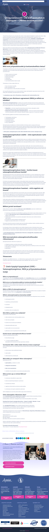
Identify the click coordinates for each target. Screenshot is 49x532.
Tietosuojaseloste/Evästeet (7, 528)
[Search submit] (46, 1)
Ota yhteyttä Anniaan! (7, 263)
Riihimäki (27, 487)
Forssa (38, 487)
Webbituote (27, 530)
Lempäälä (15, 487)
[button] (45, 4)
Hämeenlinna (4, 487)
